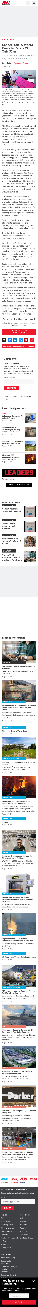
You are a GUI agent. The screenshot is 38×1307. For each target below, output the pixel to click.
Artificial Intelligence (11, 758)
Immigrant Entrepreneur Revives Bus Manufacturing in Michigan (17, 857)
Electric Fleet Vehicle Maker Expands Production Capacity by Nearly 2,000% (17, 1153)
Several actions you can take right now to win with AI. (17, 672)
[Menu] (34, 3)
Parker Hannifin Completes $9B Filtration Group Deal (19, 1112)
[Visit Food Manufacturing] (14, 1179)
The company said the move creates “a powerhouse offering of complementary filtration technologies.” (17, 1118)
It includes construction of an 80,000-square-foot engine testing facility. (16, 1078)
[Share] (10, 340)
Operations (8, 40)
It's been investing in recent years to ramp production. (18, 945)
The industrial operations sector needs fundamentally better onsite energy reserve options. (18, 715)
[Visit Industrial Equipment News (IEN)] (23, 1179)
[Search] (28, 3)
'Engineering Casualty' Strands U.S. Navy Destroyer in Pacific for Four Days (18, 1031)
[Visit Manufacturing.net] (14, 1182)
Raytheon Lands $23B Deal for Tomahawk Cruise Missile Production (17, 940)
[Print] (4, 340)
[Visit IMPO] (33, 1179)
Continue (19, 1302)
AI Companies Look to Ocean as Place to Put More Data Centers (19, 992)
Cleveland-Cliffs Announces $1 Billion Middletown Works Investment (10, 457)
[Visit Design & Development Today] (4, 1179)
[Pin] (26, 340)
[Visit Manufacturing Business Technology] (23, 1182)
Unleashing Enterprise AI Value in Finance (12, 417)
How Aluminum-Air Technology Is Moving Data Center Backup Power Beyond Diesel (11, 430)
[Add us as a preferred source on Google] (32, 340)
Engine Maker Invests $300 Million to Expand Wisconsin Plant (17, 1073)
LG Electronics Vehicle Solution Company (19, 957)
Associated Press (21, 63)
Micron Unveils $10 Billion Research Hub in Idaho (12, 442)
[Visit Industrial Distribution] (4, 1182)
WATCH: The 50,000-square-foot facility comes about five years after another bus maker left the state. (18, 863)
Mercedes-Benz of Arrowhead (14, 731)
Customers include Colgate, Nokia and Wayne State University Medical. (16, 1158)
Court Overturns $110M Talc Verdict (11, 510)
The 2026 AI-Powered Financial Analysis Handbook (12, 557)
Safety (5, 1026)
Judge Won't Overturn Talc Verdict (9, 526)
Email (3, 1197)
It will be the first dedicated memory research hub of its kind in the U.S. (16, 768)
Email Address (10, 377)
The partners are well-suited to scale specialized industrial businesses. (16, 906)
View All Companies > (19, 485)
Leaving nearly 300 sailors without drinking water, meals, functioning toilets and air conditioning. (18, 1037)
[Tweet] (21, 340)
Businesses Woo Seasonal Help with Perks (12, 541)
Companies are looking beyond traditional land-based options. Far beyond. (18, 997)
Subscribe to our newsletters (19, 332)
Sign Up (7, 1208)
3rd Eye (5, 822)
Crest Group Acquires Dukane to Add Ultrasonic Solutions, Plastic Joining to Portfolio (18, 900)
